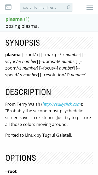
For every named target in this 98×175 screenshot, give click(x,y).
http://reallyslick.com (62, 104)
